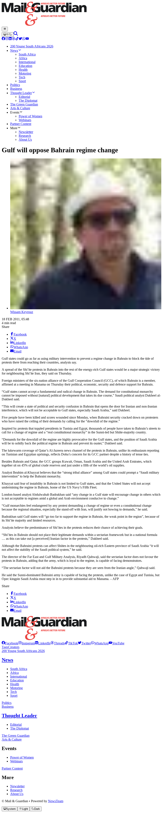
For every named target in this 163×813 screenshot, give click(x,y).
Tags (5, 647)
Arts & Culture (12, 739)
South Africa (18, 669)
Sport (13, 695)
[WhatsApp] (23, 39)
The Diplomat (19, 728)
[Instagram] (6, 39)
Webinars (16, 761)
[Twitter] (20, 39)
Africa (14, 672)
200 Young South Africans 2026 (23, 651)
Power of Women (22, 757)
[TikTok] (17, 39)
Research (16, 790)
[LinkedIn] (10, 39)
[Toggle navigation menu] (5, 29)
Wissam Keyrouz (21, 312)
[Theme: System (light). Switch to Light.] (8, 34)
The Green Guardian (16, 735)
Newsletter (17, 786)
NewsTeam (55, 801)
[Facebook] (3, 39)
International (18, 676)
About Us (16, 794)
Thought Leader (19, 715)
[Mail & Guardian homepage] (81, 14)
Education (17, 680)
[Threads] (13, 39)
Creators (13, 647)
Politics (6, 703)
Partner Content (12, 768)
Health (14, 684)
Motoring (16, 688)
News (7, 660)
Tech (13, 692)
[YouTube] (27, 39)
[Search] (16, 34)
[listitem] (10, 643)
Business (8, 706)
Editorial (16, 724)
